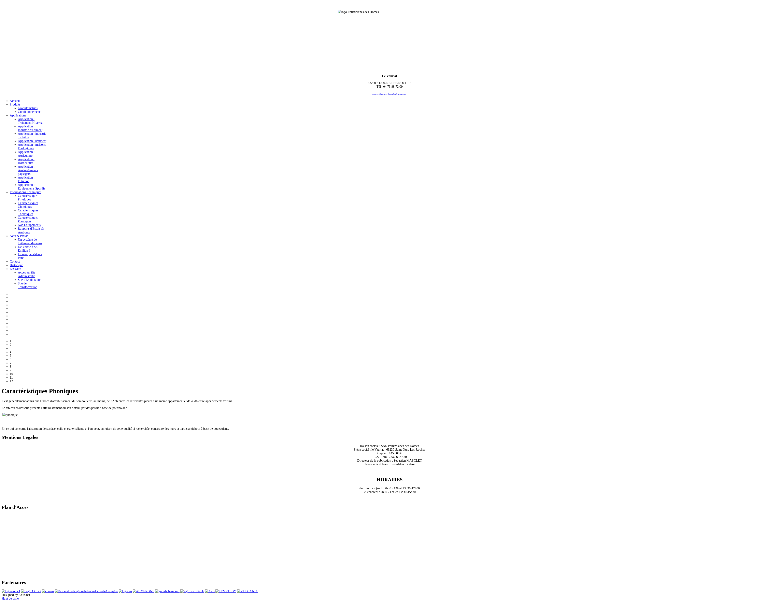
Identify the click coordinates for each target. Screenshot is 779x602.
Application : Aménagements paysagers (28, 170)
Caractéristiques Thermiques (28, 212)
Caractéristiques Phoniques (28, 219)
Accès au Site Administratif (26, 274)
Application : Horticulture (26, 161)
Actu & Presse (19, 236)
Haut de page (10, 598)
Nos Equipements (29, 225)
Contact (15, 261)
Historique (16, 265)
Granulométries (28, 108)
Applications (18, 115)
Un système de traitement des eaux (30, 241)
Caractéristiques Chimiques (28, 204)
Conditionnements (29, 111)
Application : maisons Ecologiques (32, 146)
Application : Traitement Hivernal (30, 120)
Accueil (15, 100)
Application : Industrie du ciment (30, 128)
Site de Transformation (27, 285)
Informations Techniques (25, 192)
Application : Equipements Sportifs (31, 186)
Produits (15, 104)
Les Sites (15, 268)
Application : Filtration (26, 179)
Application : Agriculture (26, 153)
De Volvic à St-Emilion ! (28, 248)
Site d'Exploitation (29, 279)
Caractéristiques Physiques (28, 197)
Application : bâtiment (32, 141)
